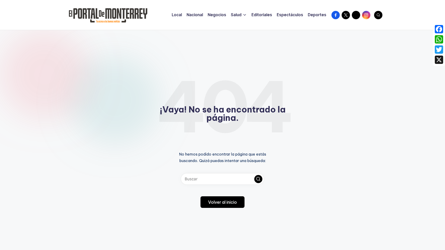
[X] (439, 60)
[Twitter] (439, 49)
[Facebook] (439, 29)
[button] (258, 179)
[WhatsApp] (439, 39)
